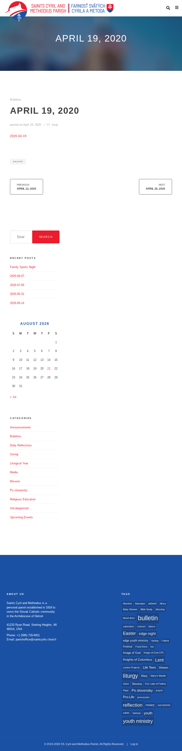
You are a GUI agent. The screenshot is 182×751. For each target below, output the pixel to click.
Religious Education (23, 499)
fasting (154, 640)
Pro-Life (128, 697)
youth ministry (138, 721)
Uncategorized (19, 508)
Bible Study (146, 609)
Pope (126, 690)
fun (152, 646)
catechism (128, 626)
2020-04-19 (18, 136)
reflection (132, 704)
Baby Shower (130, 609)
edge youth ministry (135, 640)
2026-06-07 (17, 276)
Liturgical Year (19, 463)
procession (143, 697)
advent (152, 603)
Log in (134, 744)
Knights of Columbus (137, 659)
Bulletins (15, 99)
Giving (14, 454)
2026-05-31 (17, 294)
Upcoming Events (21, 517)
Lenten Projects (131, 667)
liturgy (130, 676)
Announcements (20, 427)
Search (46, 236)
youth (148, 713)
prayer (159, 690)
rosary (150, 705)
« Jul (13, 397)
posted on (25, 124)
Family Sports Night (23, 267)
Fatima (165, 640)
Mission (15, 481)
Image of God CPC (154, 652)
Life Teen (149, 667)
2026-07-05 (17, 285)
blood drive (129, 618)
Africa (163, 603)
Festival (127, 646)
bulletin (18, 161)
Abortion (127, 603)
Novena (137, 683)
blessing (160, 609)
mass (126, 683)
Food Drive (141, 646)
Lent (159, 660)
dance (151, 626)
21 (48, 368)
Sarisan (137, 713)
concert (141, 626)
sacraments (164, 705)
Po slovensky (19, 490)
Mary (144, 675)
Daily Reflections (21, 445)
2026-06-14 (17, 303)
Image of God (131, 652)
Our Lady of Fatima (155, 683)
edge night (147, 634)
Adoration (140, 603)
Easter (129, 633)
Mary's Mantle (158, 675)
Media (14, 472)
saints (126, 712)
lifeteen (163, 667)
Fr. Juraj (52, 124)
